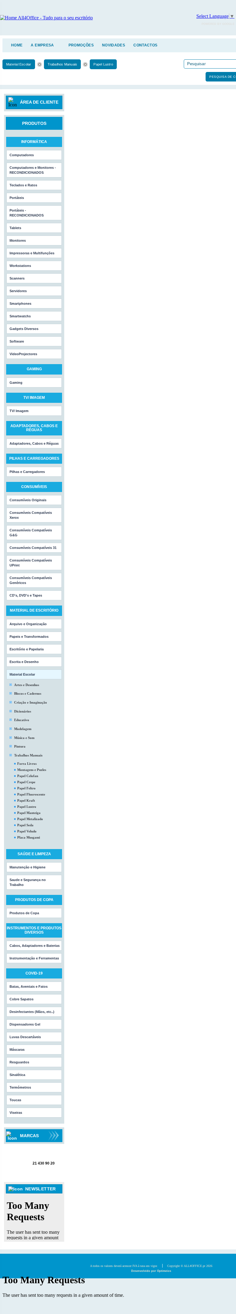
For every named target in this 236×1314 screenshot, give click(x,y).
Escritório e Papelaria (27, 649)
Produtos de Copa (24, 913)
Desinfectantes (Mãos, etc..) (32, 1012)
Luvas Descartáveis (25, 1037)
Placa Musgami (28, 837)
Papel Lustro (103, 64)
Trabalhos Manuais (62, 64)
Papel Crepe (26, 782)
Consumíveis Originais (28, 500)
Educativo (21, 720)
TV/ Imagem (19, 411)
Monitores (18, 240)
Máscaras (17, 1049)
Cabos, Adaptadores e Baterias (35, 945)
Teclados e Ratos (23, 185)
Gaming (16, 382)
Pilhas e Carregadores (27, 472)
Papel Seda (25, 825)
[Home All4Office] (46, 17)
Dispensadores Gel (25, 1024)
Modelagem (22, 729)
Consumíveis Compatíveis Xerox (31, 515)
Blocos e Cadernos (27, 693)
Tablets (15, 228)
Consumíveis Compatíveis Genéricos (31, 580)
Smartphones (20, 303)
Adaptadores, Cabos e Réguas (34, 443)
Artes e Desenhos (26, 685)
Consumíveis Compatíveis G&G (31, 532)
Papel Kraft (26, 800)
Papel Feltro (26, 788)
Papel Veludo (27, 831)
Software (17, 341)
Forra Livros (27, 763)
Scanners (17, 278)
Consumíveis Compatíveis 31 (33, 548)
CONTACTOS (145, 45)
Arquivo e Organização (28, 624)
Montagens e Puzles (31, 770)
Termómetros (20, 1087)
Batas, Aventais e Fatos (29, 986)
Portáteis (17, 198)
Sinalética (17, 1075)
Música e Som (24, 738)
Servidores (18, 291)
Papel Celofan (27, 776)
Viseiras (16, 1112)
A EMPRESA (42, 45)
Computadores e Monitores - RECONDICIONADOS (33, 170)
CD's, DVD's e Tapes (26, 595)
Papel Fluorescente (31, 794)
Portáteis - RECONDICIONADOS (27, 212)
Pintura (20, 746)
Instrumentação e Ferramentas (34, 958)
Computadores (22, 155)
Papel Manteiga (29, 813)
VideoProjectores (23, 354)
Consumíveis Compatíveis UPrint (31, 562)
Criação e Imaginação (30, 702)
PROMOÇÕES (81, 45)
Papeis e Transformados (29, 636)
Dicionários (22, 711)
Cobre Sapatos (21, 999)
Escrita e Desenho (24, 662)
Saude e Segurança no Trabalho (28, 882)
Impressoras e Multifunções (32, 253)
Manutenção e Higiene (27, 867)
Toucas (15, 1100)
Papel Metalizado (30, 819)
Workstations (20, 266)
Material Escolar (18, 64)
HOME (16, 45)
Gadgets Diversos (24, 329)
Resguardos (19, 1062)
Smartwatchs (20, 316)
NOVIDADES (113, 45)
